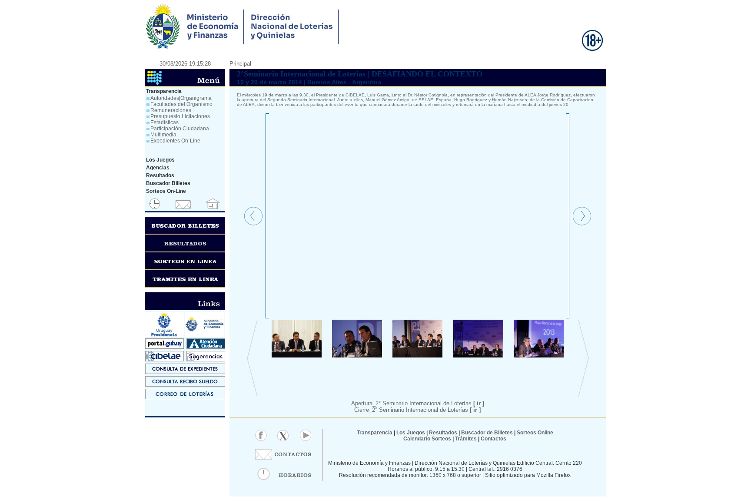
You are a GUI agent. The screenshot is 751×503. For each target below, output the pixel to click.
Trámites (465, 439)
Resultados (443, 433)
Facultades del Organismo (181, 104)
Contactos (492, 439)
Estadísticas (164, 122)
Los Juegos (411, 433)
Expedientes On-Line (175, 141)
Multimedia (163, 135)
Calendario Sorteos (427, 439)
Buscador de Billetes (487, 433)
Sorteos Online (535, 433)
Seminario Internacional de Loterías (433, 403)
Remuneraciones (170, 110)
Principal (240, 63)
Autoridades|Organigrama (181, 98)
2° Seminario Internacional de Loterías (426, 410)
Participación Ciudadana (179, 129)
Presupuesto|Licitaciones (180, 116)
